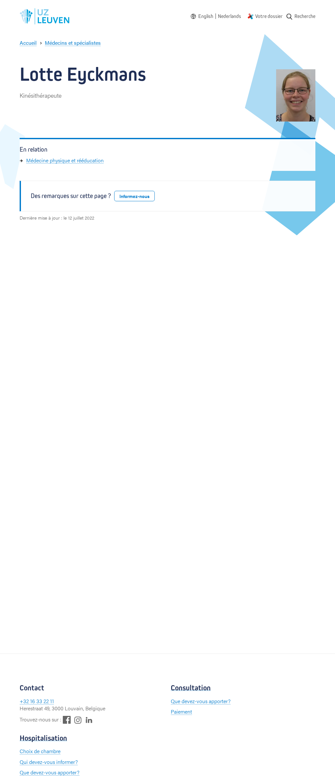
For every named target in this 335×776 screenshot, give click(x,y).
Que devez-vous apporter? (201, 701)
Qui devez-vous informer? (49, 762)
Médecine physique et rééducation (65, 160)
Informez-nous (134, 196)
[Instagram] (78, 720)
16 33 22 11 (42, 701)
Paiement (181, 711)
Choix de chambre (40, 751)
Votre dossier (269, 16)
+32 (25, 701)
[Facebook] (67, 720)
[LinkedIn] (89, 720)
